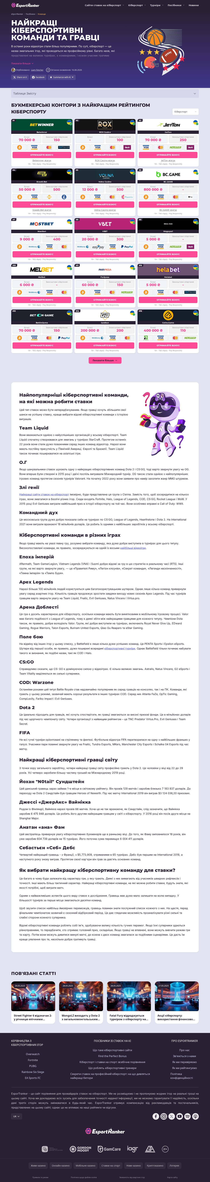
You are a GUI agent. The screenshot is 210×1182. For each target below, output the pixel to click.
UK (15, 1116)
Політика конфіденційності (181, 1076)
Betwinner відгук (42, 160)
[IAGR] (132, 1149)
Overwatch (33, 1054)
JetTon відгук (168, 160)
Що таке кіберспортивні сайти (112, 1050)
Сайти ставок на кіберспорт (103, 5)
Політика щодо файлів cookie (84, 1177)
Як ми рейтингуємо (184, 1068)
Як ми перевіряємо (184, 1062)
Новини (194, 5)
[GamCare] (109, 1149)
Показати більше (103, 360)
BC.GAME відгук (168, 210)
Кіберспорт (135, 5)
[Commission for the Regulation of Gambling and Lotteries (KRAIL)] (52, 1149)
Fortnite (33, 1060)
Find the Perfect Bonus (112, 1056)
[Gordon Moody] (80, 1149)
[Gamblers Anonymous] (150, 1149)
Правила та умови (40, 1177)
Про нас (184, 1050)
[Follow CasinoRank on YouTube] (179, 1116)
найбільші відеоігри (133, 548)
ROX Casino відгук (105, 160)
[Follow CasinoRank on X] (171, 1116)
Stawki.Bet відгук (42, 210)
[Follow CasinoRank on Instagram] (163, 1116)
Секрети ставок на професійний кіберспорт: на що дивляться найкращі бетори (110, 1076)
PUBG (32, 1066)
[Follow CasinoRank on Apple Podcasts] (195, 1116)
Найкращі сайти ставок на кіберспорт (44, 494)
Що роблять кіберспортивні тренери (112, 1068)
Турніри (155, 5)
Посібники (174, 5)
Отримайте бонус (41, 155)
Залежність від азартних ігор (132, 1177)
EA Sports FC (33, 1078)
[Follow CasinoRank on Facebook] (156, 1116)
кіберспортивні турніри (119, 648)
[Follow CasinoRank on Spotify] (187, 1116)
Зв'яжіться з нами (184, 1056)
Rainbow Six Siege (33, 1072)
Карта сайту (172, 1177)
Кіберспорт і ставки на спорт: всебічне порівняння (112, 1062)
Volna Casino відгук (105, 210)
